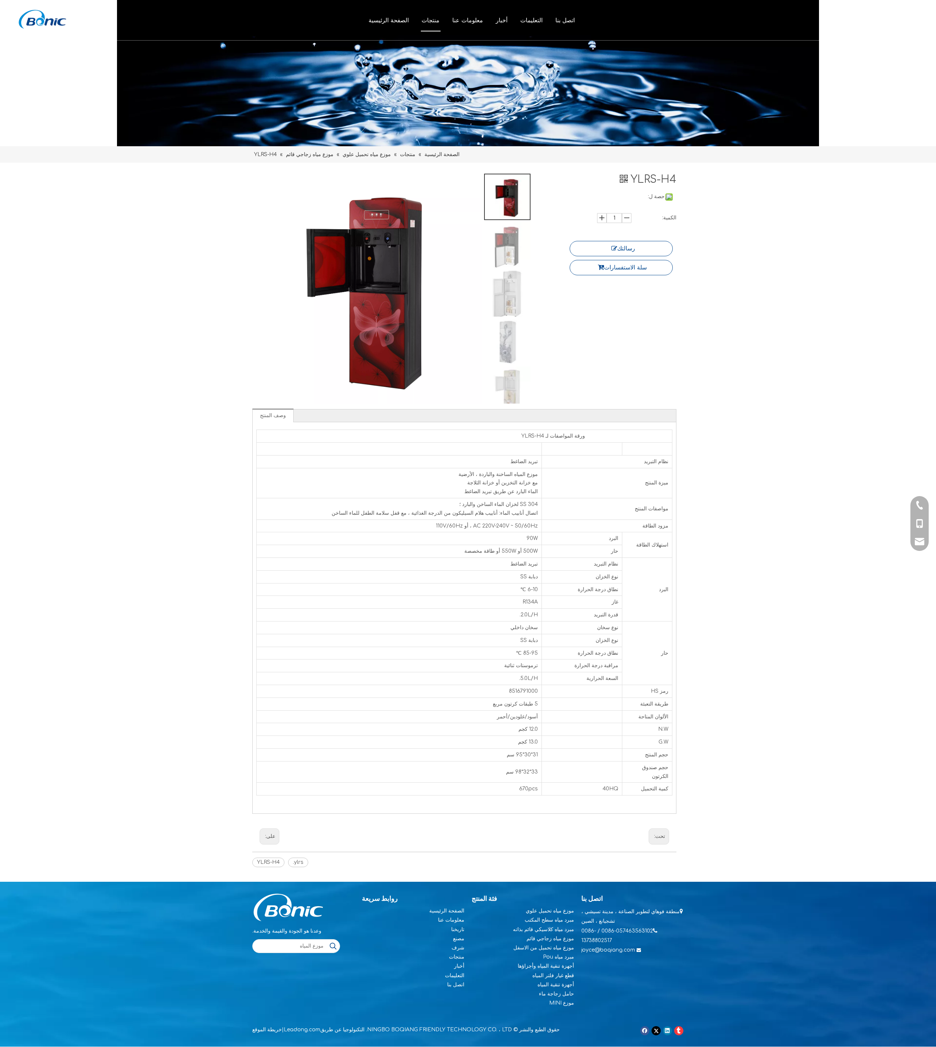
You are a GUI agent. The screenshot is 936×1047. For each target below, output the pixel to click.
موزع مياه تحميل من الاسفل (543, 947)
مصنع (458, 938)
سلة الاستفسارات (625, 267)
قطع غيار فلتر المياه (553, 975)
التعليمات (531, 20)
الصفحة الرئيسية (389, 20)
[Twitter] (656, 1030)
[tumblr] (678, 1030)
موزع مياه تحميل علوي (550, 911)
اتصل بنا (565, 20)
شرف (458, 947)
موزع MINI (561, 1003)
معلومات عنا (467, 20)
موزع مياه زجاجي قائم (550, 938)
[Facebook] (644, 1030)
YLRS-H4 (268, 862)
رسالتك (626, 248)
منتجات (430, 20)
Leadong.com (302, 1029)
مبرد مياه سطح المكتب (549, 920)
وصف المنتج (273, 415)
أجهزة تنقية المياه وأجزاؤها (546, 966)
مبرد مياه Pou (558, 957)
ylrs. (298, 862)
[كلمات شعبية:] (333, 946)
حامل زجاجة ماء (556, 994)
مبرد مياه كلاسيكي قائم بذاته (543, 929)
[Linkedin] (667, 1030)
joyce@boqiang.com (608, 950)
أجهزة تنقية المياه (555, 984)
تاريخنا (457, 929)
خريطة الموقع (267, 1029)
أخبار (501, 20)
